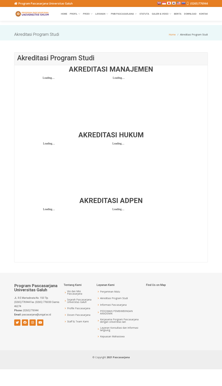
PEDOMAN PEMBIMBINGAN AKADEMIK (116, 312)
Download (190, 14)
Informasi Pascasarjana (113, 305)
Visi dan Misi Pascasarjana (74, 292)
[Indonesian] (164, 4)
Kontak (203, 14)
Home (64, 14)
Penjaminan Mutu (110, 291)
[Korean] (174, 4)
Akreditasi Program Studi (114, 298)
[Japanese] (169, 4)
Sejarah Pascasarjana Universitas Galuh (79, 300)
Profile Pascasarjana (78, 308)
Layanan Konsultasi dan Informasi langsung (119, 329)
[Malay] (179, 4)
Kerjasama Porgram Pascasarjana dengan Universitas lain (119, 320)
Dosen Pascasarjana (78, 315)
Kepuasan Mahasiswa (112, 336)
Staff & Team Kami (78, 321)
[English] (159, 4)
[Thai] (183, 4)
